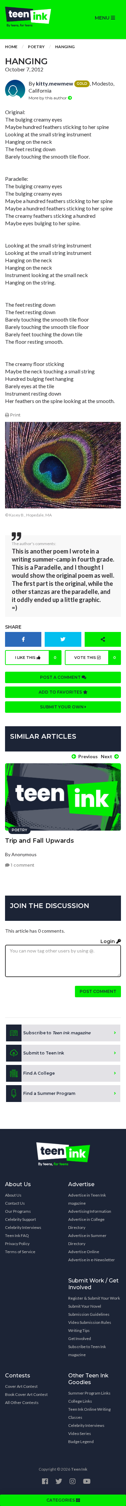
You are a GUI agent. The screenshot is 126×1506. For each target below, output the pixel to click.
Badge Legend (81, 1441)
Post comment (98, 991)
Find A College (39, 1073)
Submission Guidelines (89, 1314)
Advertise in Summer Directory (87, 1239)
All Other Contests (22, 1402)
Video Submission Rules (89, 1322)
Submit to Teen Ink (43, 1053)
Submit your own (62, 706)
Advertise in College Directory (86, 1223)
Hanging (65, 46)
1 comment (22, 865)
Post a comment (61, 677)
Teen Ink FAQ (17, 1235)
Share (13, 627)
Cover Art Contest (21, 1386)
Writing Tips (79, 1330)
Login (108, 941)
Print (14, 414)
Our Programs (18, 1211)
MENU (103, 18)
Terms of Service (20, 1251)
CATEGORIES (61, 1500)
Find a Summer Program (49, 1093)
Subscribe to (56, 1032)
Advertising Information (89, 1211)
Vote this (95, 657)
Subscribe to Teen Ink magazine (87, 1350)
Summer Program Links (89, 1393)
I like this (35, 657)
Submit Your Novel (84, 1306)
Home (11, 46)
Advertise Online (83, 1251)
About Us (13, 1195)
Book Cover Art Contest (26, 1394)
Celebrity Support (20, 1219)
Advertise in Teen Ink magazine (87, 1199)
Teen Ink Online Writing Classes (89, 1413)
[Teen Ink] (31, 17)
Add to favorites (61, 692)
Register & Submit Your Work (94, 1298)
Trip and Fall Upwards (39, 840)
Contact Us (15, 1203)
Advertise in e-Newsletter (91, 1259)
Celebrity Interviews (23, 1227)
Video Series (79, 1433)
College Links (80, 1401)
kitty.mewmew (54, 83)
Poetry (36, 46)
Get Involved (79, 1338)
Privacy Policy (17, 1243)
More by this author (48, 97)
